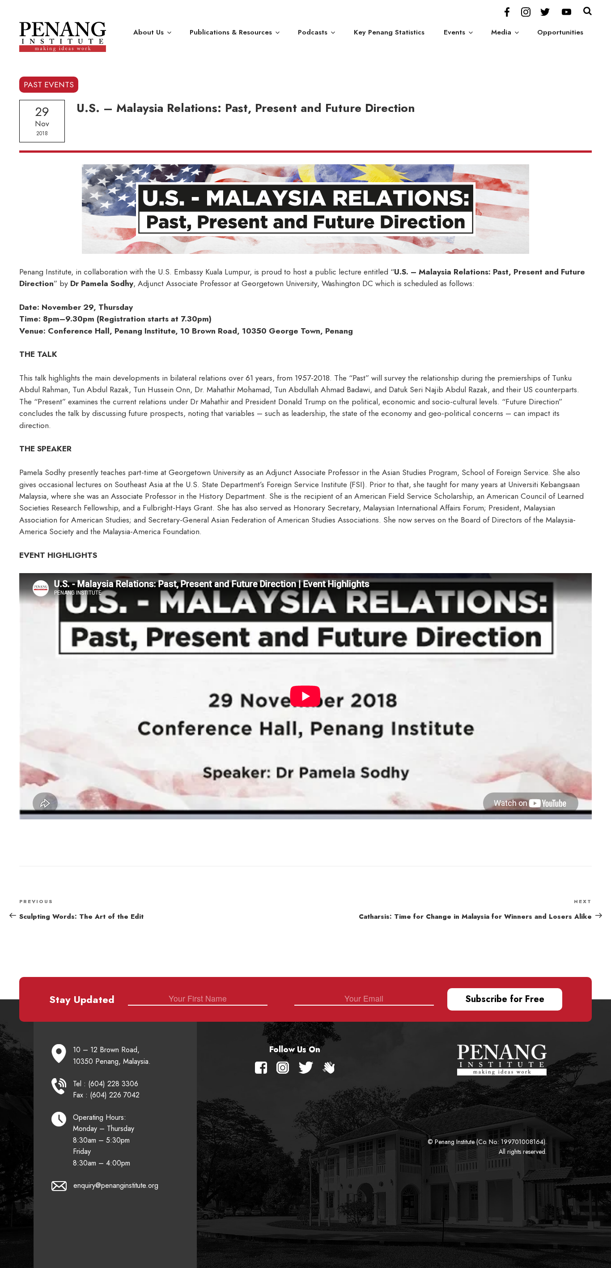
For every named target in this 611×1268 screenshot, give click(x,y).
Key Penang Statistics (389, 32)
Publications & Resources (231, 32)
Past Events (49, 84)
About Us (148, 32)
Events (454, 32)
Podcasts (312, 32)
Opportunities (560, 32)
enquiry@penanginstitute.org (115, 1185)
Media (501, 32)
